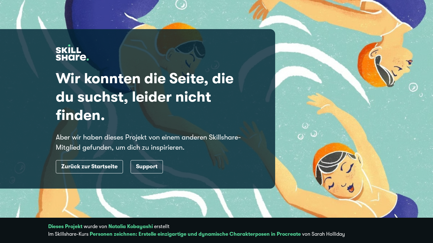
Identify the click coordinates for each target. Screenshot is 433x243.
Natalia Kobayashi (130, 226)
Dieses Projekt (65, 226)
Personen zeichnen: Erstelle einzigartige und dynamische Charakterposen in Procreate (195, 234)
